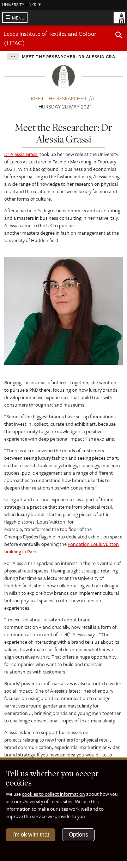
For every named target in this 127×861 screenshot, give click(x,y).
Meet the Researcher (58, 98)
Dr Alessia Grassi (21, 154)
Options (78, 835)
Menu (18, 17)
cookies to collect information (53, 794)
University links (19, 4)
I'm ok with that (30, 835)
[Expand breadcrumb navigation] (13, 56)
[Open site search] (119, 36)
